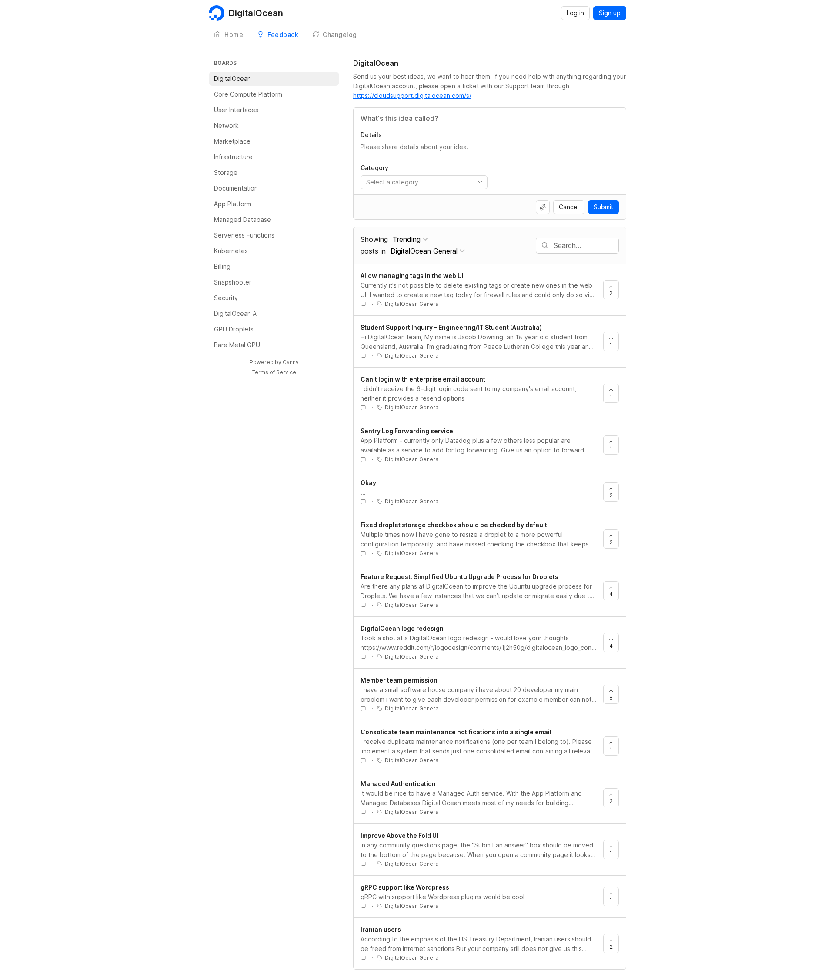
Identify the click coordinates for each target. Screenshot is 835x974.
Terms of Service (274, 372)
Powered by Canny (274, 362)
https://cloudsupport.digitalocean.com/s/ (412, 95)
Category (374, 167)
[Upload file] (543, 207)
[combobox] (424, 182)
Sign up (610, 13)
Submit (603, 207)
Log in (575, 13)
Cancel (569, 207)
